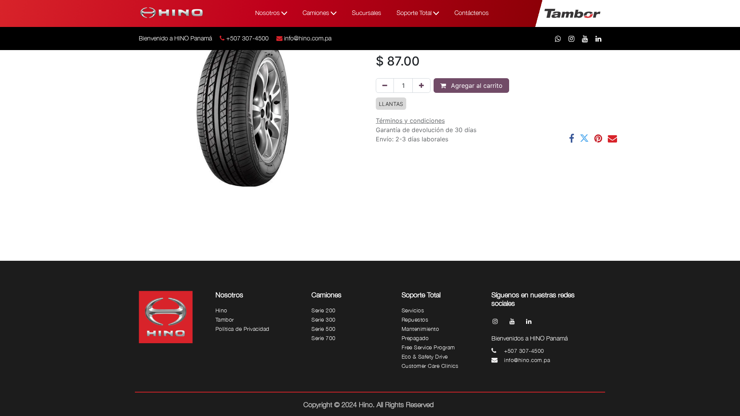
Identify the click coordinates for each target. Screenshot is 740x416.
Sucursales (366, 12)
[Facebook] (571, 138)
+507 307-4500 (247, 38)
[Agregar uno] (421, 85)
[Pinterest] (598, 138)
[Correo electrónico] (612, 138)
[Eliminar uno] (385, 85)
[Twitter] (584, 138)
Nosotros (268, 12)
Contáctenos (471, 12)
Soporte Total (415, 12)
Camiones (317, 12)
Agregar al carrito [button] (476, 85)
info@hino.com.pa (307, 38)
